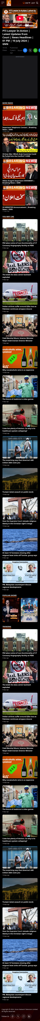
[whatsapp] (35, 50)
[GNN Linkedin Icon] (29, 1016)
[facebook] (25, 50)
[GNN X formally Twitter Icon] (18, 1016)
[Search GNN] (37, 3)
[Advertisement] (20, 78)
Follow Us (5, 1016)
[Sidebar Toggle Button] (3, 3)
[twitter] (30, 50)
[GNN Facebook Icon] (12, 1016)
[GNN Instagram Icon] (23, 1016)
